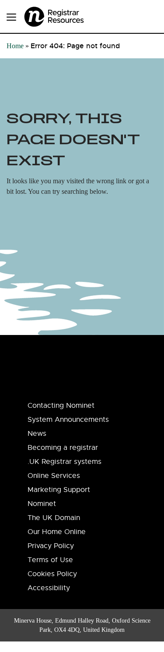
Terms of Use (50, 560)
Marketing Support (59, 489)
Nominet (42, 503)
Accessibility (49, 588)
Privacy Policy (51, 546)
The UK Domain (54, 517)
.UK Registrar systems (64, 461)
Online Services (54, 475)
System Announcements (68, 419)
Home (15, 46)
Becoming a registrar (63, 447)
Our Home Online (57, 531)
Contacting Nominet (61, 405)
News (37, 433)
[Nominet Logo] (65, 13)
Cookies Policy (52, 574)
